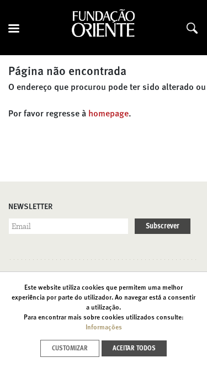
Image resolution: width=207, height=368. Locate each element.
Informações (104, 327)
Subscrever (162, 226)
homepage (108, 114)
